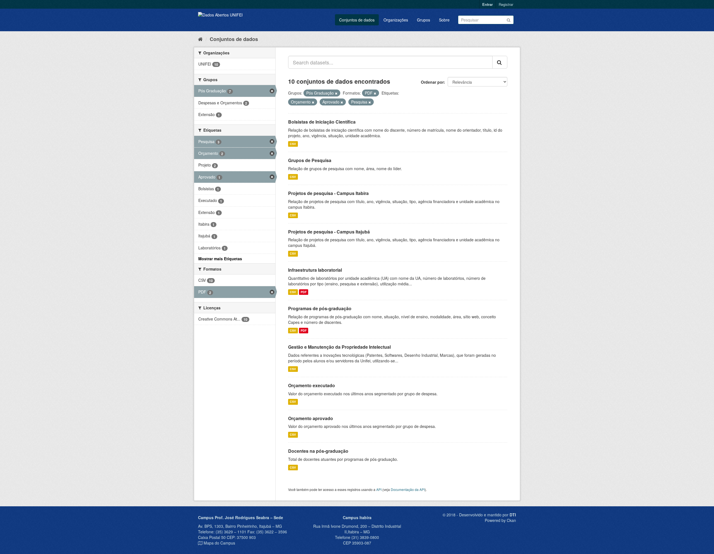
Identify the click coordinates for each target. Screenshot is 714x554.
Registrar (506, 4)
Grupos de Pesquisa (309, 160)
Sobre (444, 20)
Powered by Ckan (500, 520)
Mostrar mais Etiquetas (220, 258)
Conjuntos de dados (357, 20)
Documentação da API (408, 489)
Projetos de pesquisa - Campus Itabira (328, 193)
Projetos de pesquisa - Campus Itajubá (329, 231)
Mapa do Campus (219, 543)
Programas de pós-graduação (319, 308)
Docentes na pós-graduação (318, 451)
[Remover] (336, 93)
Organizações (395, 20)
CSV (293, 144)
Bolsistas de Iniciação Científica (322, 122)
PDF (304, 292)
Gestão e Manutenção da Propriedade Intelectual (339, 347)
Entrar (487, 4)
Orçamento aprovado (310, 418)
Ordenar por (432, 82)
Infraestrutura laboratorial (315, 270)
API (379, 489)
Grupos (423, 20)
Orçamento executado (311, 385)
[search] (499, 62)
